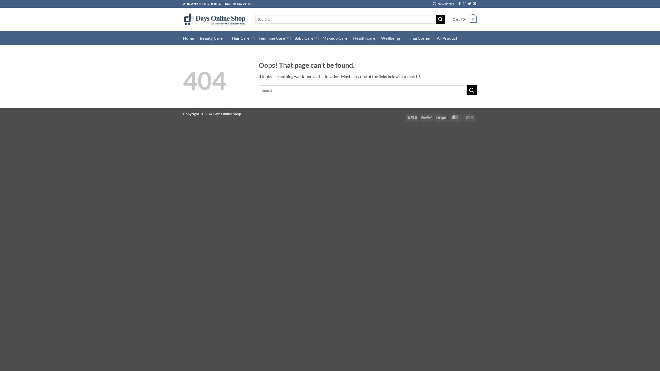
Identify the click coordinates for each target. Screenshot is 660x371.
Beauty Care (211, 38)
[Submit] (440, 19)
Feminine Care (272, 38)
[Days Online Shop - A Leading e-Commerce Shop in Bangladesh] (215, 19)
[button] (443, 4)
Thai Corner (420, 38)
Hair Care (241, 38)
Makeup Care (335, 38)
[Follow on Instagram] (464, 4)
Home (188, 38)
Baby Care (304, 38)
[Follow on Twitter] (469, 4)
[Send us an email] (474, 4)
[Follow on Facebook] (459, 4)
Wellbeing (390, 38)
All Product (447, 38)
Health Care (364, 38)
